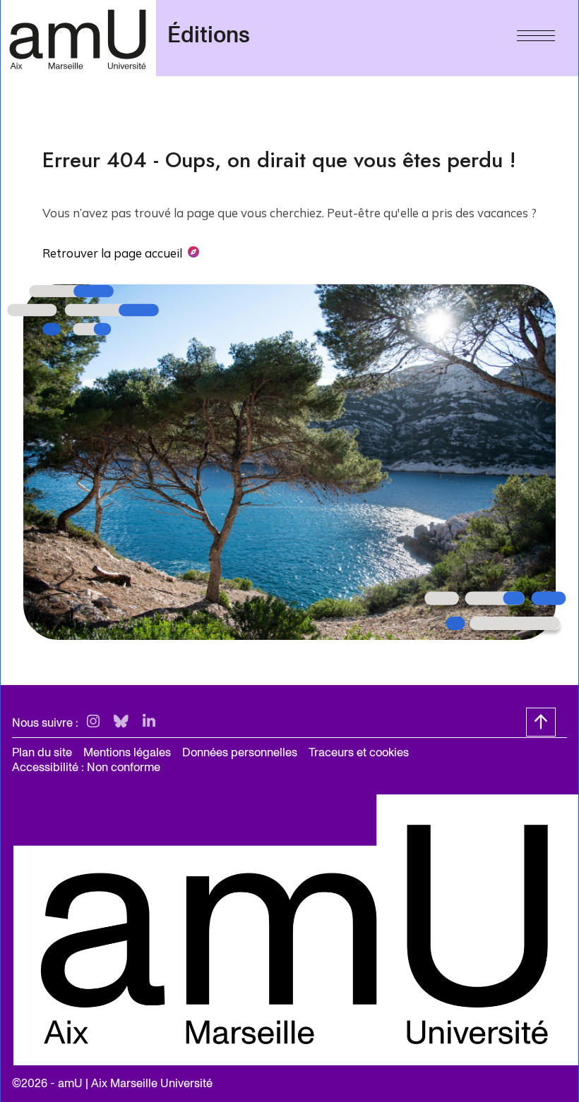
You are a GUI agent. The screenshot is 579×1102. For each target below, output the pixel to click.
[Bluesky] (121, 722)
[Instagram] (93, 722)
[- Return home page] (78, 37)
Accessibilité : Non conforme (86, 767)
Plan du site (42, 752)
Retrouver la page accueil (112, 253)
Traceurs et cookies (359, 752)
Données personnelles (239, 752)
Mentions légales (127, 752)
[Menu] (536, 32)
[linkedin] (149, 722)
